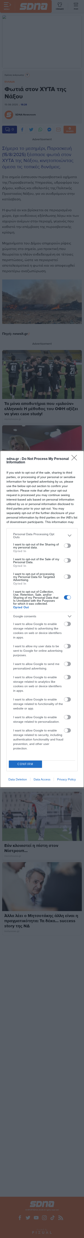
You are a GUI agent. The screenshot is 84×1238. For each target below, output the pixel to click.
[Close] (76, 459)
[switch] (67, 546)
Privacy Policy (66, 779)
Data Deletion (17, 779)
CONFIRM (25, 764)
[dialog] (42, 619)
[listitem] (42, 536)
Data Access (42, 779)
